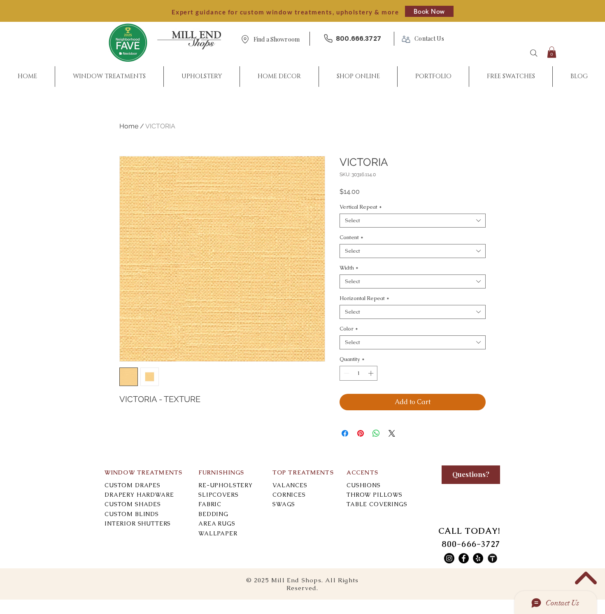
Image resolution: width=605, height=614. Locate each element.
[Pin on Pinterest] (360, 433)
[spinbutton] (359, 373)
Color (349, 329)
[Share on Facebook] (345, 433)
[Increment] (372, 373)
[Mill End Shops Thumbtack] (492, 558)
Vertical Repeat (361, 207)
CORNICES (289, 494)
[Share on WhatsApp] (376, 433)
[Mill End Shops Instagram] (449, 558)
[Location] (245, 39)
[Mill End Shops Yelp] (478, 558)
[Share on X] (392, 433)
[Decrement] (346, 373)
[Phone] (328, 38)
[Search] (533, 53)
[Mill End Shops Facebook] (463, 558)
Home (128, 126)
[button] (277, 39)
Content (351, 237)
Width (349, 268)
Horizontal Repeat (364, 298)
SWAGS (283, 504)
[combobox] (413, 221)
